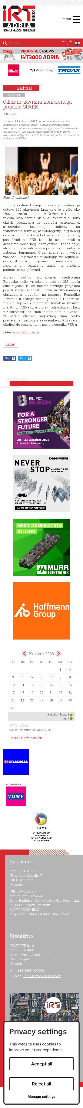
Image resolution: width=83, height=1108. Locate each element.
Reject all (41, 1084)
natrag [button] (11, 344)
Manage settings (42, 1097)
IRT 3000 (20, 21)
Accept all (41, 1064)
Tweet (23, 358)
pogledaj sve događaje (26, 737)
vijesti (17, 94)
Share (7, 358)
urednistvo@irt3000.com (42, 976)
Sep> (58, 653)
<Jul (24, 653)
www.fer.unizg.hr (26, 332)
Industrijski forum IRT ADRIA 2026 (30, 730)
